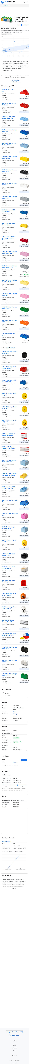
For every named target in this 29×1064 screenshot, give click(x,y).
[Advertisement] (15, 12)
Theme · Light (15, 1035)
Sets (14, 1045)
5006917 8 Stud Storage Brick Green (9, 307)
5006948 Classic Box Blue (8, 334)
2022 (6, 97)
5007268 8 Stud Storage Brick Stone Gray (9, 266)
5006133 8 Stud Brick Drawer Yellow (8, 224)
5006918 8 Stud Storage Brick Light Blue (9, 144)
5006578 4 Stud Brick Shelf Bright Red (8, 581)
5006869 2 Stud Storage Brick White (9, 661)
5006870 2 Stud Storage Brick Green (9, 674)
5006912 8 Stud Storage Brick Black (9, 170)
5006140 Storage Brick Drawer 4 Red (9, 367)
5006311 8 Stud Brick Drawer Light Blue (8, 117)
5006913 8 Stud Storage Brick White (9, 184)
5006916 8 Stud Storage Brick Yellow (9, 157)
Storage (7, 5)
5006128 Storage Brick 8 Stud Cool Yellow (9, 281)
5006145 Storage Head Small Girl (9, 407)
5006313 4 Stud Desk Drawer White (8, 567)
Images (19, 25)
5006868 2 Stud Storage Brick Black (9, 648)
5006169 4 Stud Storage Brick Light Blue (9, 461)
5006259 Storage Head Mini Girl (9, 541)
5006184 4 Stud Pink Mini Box (10, 514)
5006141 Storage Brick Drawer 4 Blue (9, 381)
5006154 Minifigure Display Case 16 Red (8, 447)
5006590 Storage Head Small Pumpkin (9, 594)
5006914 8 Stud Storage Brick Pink (9, 294)
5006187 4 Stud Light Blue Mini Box (8, 527)
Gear (2, 5)
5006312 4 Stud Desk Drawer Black (8, 554)
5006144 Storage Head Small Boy (9, 394)
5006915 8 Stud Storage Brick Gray (9, 197)
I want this (7, 696)
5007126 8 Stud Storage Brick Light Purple (9, 252)
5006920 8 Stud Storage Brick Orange (9, 321)
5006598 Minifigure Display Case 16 (8, 621)
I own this (7, 693)
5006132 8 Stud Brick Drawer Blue (8, 210)
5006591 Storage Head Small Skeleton (9, 607)
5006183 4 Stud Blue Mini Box (10, 501)
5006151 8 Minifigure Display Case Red (8, 434)
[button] (11, 34)
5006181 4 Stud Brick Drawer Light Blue (8, 487)
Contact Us (14, 1063)
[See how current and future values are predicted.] (26, 750)
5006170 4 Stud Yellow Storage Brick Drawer (9, 474)
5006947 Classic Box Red (8, 90)
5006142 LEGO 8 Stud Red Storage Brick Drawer (8, 238)
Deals (14, 1051)
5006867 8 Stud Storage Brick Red (9, 104)
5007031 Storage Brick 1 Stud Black (9, 352)
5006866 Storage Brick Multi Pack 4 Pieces (9, 634)
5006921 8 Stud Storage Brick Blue (9, 130)
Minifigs (14, 1048)
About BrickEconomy (14, 1060)
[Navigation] (25, 2)
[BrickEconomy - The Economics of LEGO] (7, 2)
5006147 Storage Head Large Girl (9, 421)
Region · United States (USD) (15, 1032)
